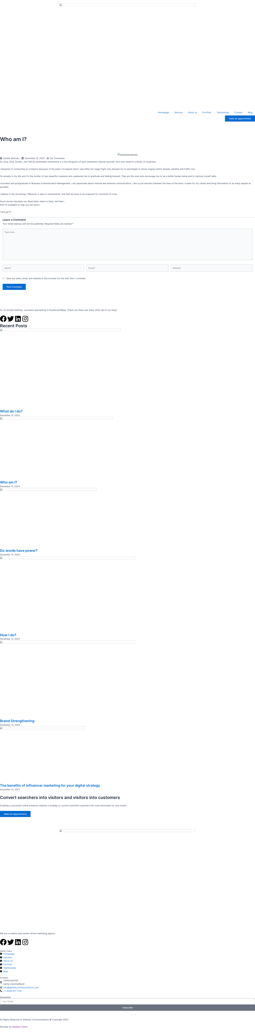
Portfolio (206, 112)
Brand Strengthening (17, 721)
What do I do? (11, 411)
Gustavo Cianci (19, 1026)
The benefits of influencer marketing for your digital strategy (50, 785)
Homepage (163, 112)
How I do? (8, 635)
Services (178, 112)
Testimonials (223, 112)
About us (192, 112)
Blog (250, 112)
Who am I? (8, 482)
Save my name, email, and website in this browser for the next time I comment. (46, 278)
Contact (238, 112)
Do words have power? (19, 550)
